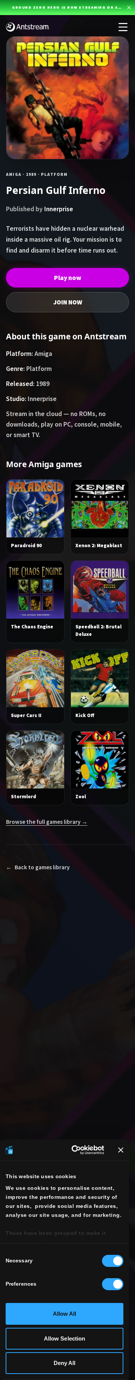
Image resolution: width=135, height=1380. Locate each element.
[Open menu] (123, 27)
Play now (67, 278)
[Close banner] (120, 1150)
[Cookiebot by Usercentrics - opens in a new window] (76, 1150)
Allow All (64, 1313)
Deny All (65, 1363)
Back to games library (38, 867)
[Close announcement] (129, 8)
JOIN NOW (67, 302)
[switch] (112, 1284)
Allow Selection (65, 1338)
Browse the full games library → (46, 821)
